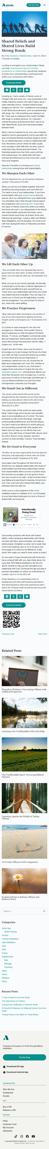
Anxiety (5, 935)
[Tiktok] (15, 1136)
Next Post (42, 634)
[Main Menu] (44, 5)
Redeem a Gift (9, 1110)
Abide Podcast (10, 931)
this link (16, 574)
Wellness (5, 978)
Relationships (26, 56)
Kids (6, 960)
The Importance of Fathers (13, 1001)
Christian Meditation (10, 939)
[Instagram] (21, 1136)
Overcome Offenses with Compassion (20, 862)
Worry (4, 981)
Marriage (8, 963)
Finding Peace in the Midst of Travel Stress (20, 1014)
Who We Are (8, 1089)
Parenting (8, 967)
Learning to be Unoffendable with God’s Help (23, 731)
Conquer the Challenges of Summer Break (20, 1004)
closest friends (29, 195)
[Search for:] (24, 911)
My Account (8, 1127)
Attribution (7, 1131)
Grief (4, 949)
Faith (4, 946)
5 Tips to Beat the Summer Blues (16, 997)
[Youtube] (33, 1136)
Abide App (6, 928)
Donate (6, 1096)
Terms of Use (30, 1143)
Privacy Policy (19, 1143)
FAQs (5, 1121)
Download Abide (13, 83)
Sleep (4, 971)
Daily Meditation (9, 942)
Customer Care (10, 1124)
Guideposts (8, 1092)
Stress (4, 974)
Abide (36, 490)
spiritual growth (26, 204)
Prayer (4, 953)
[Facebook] (27, 1136)
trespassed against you (12, 372)
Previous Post (8, 634)
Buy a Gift (7, 1107)
